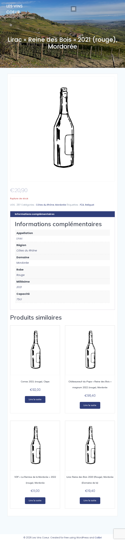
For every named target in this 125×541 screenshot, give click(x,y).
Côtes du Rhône (45, 204)
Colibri (98, 537)
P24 (82, 204)
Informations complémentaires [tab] (34, 214)
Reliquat (89, 204)
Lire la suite (35, 399)
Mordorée (60, 204)
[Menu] (73, 9)
